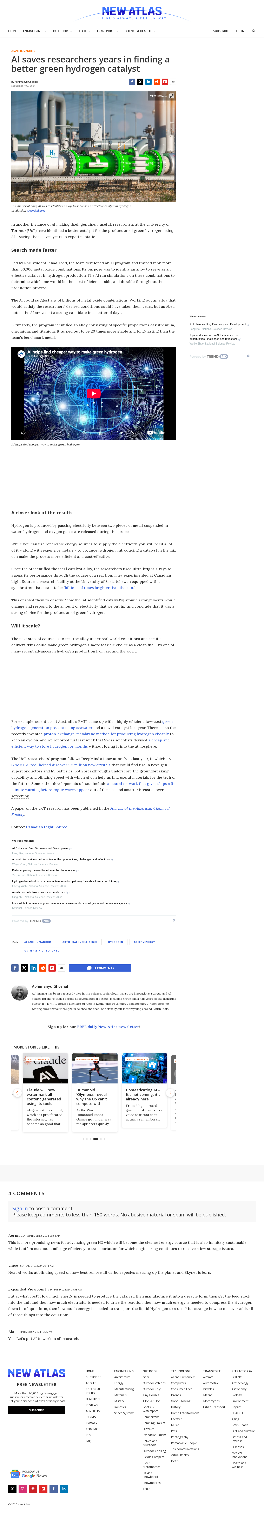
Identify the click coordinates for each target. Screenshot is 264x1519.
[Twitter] (140, 82)
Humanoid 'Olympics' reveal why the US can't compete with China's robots (90, 1099)
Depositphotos (36, 210)
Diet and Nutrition (244, 1431)
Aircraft (208, 1377)
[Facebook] (132, 82)
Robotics (120, 1407)
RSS (88, 1435)
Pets (174, 1431)
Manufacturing (124, 1389)
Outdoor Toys (152, 1389)
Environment (240, 1401)
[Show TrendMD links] (174, 920)
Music (175, 1425)
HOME (12, 31)
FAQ (88, 1441)
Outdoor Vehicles (154, 1383)
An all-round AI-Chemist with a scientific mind (39, 892)
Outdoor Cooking (154, 1451)
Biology (237, 1395)
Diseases (238, 1447)
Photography (179, 1437)
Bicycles (208, 1389)
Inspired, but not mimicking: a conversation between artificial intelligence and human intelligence (69, 903)
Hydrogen (115, 941)
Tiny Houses (151, 1395)
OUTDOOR (60, 31)
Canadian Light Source (46, 827)
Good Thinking (180, 1401)
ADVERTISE (93, 1411)
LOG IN (239, 31)
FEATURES (93, 1399)
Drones (176, 1395)
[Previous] (17, 1093)
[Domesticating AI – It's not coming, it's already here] (143, 1068)
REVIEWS (92, 1405)
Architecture (122, 1377)
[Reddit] (157, 82)
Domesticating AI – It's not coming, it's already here (142, 1094)
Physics (237, 1407)
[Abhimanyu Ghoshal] (19, 992)
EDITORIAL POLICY (93, 1391)
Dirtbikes (148, 1429)
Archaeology (240, 1383)
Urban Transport (214, 1407)
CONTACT (93, 1429)
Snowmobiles (152, 1483)
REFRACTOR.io (242, 1371)
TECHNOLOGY (181, 1371)
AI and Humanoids (23, 51)
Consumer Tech (181, 1389)
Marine (207, 1395)
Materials (120, 1395)
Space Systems (124, 1413)
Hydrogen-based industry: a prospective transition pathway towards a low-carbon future (64, 881)
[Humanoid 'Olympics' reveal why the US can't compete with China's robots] (94, 1068)
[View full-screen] (171, 95)
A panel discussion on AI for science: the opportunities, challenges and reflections (61, 859)
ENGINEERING (32, 31)
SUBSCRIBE (221, 31)
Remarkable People (184, 1443)
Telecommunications (185, 1449)
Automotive (211, 1383)
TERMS (91, 1417)
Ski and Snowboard (150, 1475)
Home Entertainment (185, 1413)
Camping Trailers (154, 1423)
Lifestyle (176, 1419)
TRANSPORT (105, 31)
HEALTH (237, 1413)
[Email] (173, 82)
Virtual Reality (180, 1455)
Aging (235, 1419)
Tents (146, 1489)
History (175, 1407)
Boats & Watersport (150, 1409)
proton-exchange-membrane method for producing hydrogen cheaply (106, 733)
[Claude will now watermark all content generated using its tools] (44, 1068)
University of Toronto (42, 950)
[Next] (170, 1093)
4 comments (104, 968)
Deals (175, 1461)
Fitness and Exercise (239, 1439)
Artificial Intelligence (79, 941)
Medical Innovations (239, 1455)
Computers (178, 1383)
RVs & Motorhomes (151, 1465)
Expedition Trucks (154, 1435)
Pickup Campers (153, 1457)
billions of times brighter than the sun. (99, 587)
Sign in (20, 1208)
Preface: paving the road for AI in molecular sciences (43, 870)
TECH (82, 31)
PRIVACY (91, 1423)
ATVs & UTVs (151, 1401)
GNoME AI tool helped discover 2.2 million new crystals (61, 764)
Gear (146, 1377)
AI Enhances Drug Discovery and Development (40, 848)
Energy (118, 1383)
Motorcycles (211, 1401)
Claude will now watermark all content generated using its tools (43, 1096)
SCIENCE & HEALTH (138, 31)
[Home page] (132, 12)
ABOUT (91, 1383)
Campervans (151, 1417)
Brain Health (240, 1425)
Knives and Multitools (150, 1443)
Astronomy (239, 1389)
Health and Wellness (239, 1465)
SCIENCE (237, 1377)
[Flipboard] (165, 82)
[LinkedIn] (148, 82)
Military (119, 1401)
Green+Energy (144, 941)
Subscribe (36, 1410)
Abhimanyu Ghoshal (50, 986)
